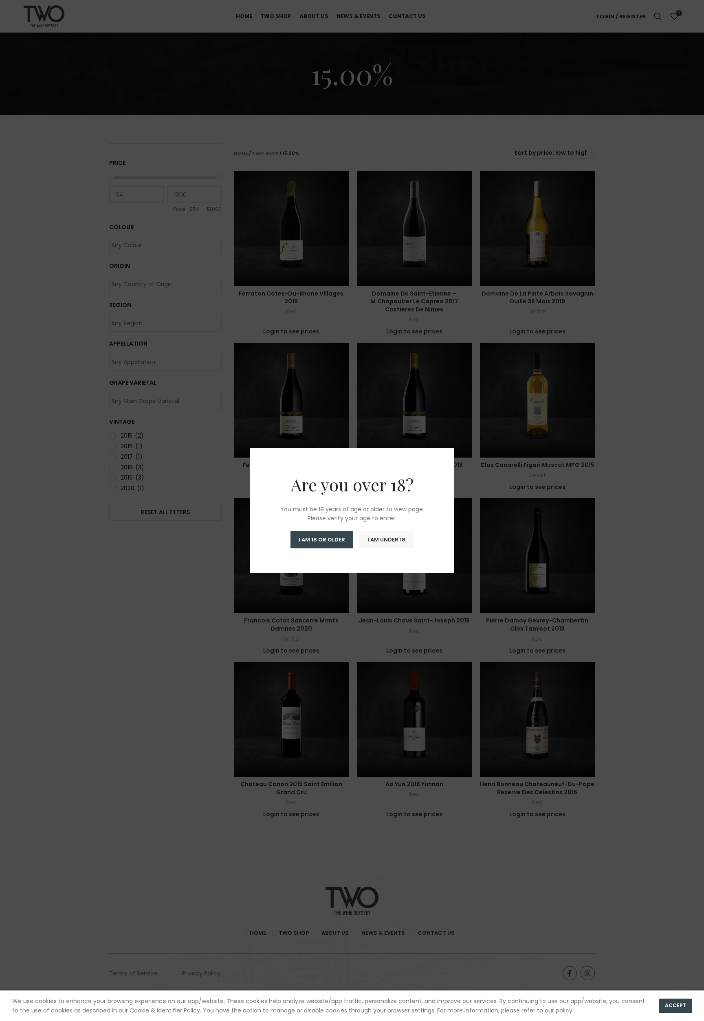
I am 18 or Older (322, 539)
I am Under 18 (386, 539)
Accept (675, 1005)
